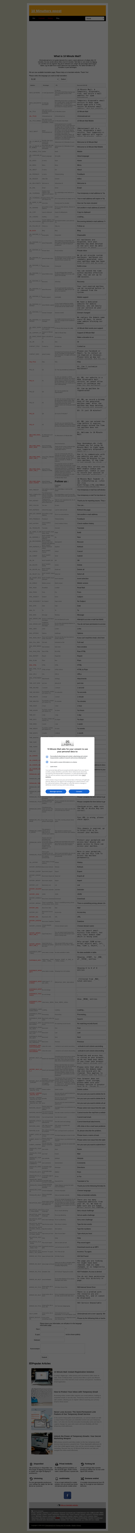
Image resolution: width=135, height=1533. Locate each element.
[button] (67, 766)
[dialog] (67, 766)
